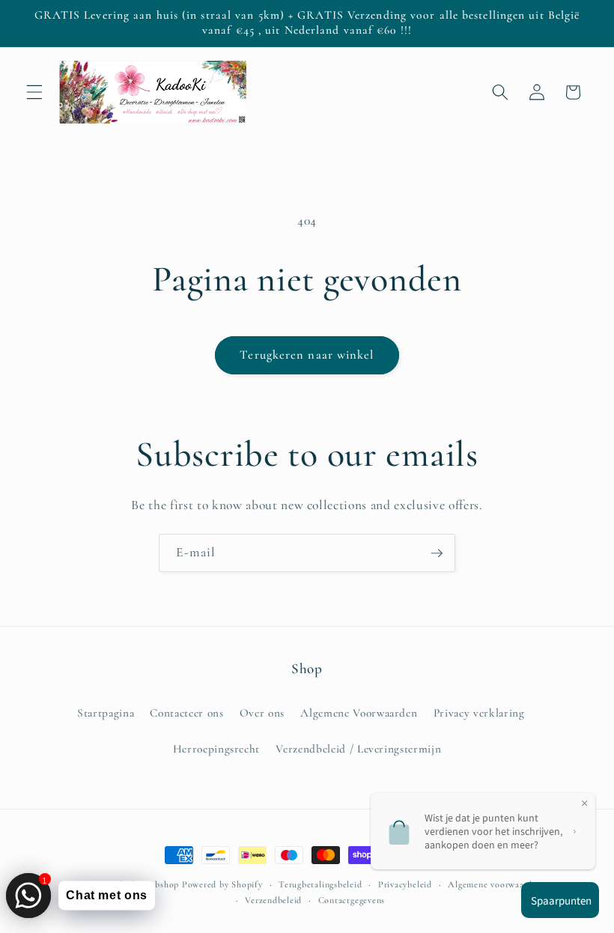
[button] (34, 92)
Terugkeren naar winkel (307, 354)
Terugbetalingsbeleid (320, 884)
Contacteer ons (186, 713)
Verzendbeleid (273, 900)
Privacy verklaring (479, 713)
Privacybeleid (405, 884)
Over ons (262, 713)
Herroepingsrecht (217, 749)
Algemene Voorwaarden (358, 713)
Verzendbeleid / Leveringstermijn (358, 749)
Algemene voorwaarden (494, 884)
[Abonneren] (437, 553)
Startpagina (105, 713)
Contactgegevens (352, 900)
